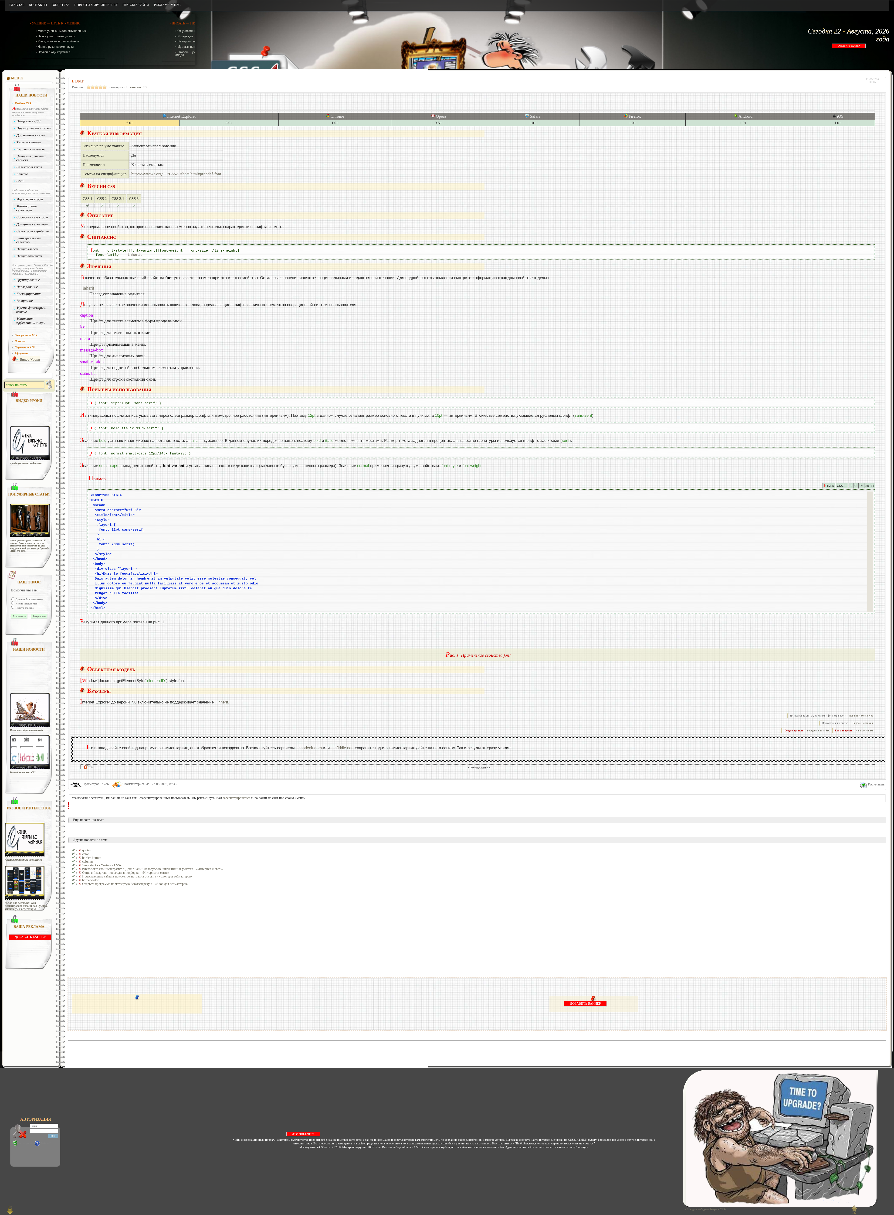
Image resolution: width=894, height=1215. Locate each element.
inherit (135, 255)
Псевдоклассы (27, 249)
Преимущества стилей (33, 128)
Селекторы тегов (29, 167)
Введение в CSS (28, 121)
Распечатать (876, 784)
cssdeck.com (310, 748)
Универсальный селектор (28, 240)
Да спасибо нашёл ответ (29, 599)
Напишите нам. (865, 730)
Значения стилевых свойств (31, 158)
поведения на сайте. (818, 730)
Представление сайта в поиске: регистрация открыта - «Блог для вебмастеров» (137, 876)
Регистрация (26, 1143)
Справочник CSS (137, 87)
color (85, 854)
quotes (86, 850)
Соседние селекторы (32, 217)
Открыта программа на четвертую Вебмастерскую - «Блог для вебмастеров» (135, 884)
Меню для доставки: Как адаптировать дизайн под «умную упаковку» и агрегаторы (26, 906)
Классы (22, 174)
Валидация (24, 301)
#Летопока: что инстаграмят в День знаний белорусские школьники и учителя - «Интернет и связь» (153, 869)
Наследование (27, 287)
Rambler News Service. (861, 715)
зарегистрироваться (236, 798)
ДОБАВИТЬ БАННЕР (849, 45)
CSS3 (20, 181)
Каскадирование (29, 294)
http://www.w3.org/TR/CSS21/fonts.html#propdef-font (176, 174)
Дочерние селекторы (32, 224)
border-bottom (91, 858)
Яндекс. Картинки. (863, 723)
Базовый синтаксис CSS (23, 772)
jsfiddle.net (343, 748)
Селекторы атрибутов (33, 231)
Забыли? (46, 1143)
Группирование (28, 280)
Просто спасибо (24, 607)
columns (87, 861)
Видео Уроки (30, 359)
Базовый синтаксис (31, 149)
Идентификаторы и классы (31, 310)
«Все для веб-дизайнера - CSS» (705, 1209)
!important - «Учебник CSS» (102, 865)
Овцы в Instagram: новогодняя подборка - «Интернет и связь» (125, 872)
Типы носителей (29, 142)
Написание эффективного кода (31, 320)
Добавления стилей (31, 135)
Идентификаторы (30, 199)
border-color (90, 880)
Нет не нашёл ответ (26, 603)
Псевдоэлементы (29, 256)
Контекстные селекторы (26, 208)
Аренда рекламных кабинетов (25, 463)
